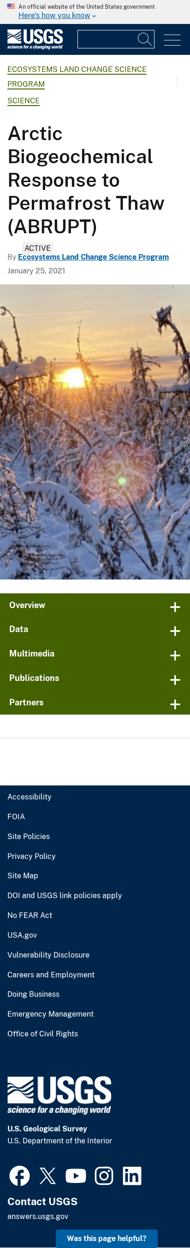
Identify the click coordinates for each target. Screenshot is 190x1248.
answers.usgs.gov (37, 1216)
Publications (34, 678)
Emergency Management (50, 1014)
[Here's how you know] (95, 12)
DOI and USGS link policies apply (64, 896)
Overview (27, 605)
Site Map (22, 876)
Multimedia (31, 653)
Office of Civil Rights (42, 1034)
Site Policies (28, 837)
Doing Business (33, 994)
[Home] (35, 47)
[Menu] (172, 40)
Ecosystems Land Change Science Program (93, 257)
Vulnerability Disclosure (48, 955)
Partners (26, 702)
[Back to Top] (157, 1215)
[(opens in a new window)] (19, 1175)
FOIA (16, 817)
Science (23, 100)
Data (18, 629)
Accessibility (29, 797)
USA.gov (22, 935)
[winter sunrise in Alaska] (95, 432)
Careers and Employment (51, 975)
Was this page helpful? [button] (107, 1238)
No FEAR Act (29, 915)
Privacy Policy (31, 856)
